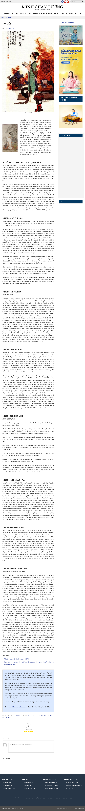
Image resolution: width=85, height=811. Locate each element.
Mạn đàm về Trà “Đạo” (64, 208)
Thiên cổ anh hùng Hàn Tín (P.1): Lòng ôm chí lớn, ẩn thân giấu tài (65, 180)
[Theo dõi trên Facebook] (62, 1)
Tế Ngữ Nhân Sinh (46, 13)
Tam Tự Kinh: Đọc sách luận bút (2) (64, 150)
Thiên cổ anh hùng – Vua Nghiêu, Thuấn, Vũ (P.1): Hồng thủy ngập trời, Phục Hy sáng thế (65, 162)
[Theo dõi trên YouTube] (68, 1)
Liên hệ (82, 808)
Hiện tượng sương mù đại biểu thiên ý (64, 225)
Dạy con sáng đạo (30, 788)
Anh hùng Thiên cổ (18, 13)
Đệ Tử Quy (28, 785)
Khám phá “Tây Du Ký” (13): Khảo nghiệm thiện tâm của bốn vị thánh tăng (64, 247)
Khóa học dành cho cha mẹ (74, 785)
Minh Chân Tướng (45, 715)
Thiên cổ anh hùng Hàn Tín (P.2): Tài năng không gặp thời (65, 190)
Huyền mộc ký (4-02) (64, 216)
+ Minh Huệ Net (7, 782)
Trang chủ (7, 13)
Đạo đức (30, 715)
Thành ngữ (70, 788)
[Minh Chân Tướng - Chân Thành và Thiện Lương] (42, 8)
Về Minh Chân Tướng (6, 1)
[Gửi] (82, 1)
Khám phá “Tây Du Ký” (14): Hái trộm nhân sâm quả (64, 235)
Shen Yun (28, 13)
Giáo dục (56, 13)
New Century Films (75, 13)
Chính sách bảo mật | (62, 808)
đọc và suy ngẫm (37, 715)
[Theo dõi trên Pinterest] (65, 1)
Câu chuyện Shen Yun (52, 788)
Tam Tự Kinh (29, 782)
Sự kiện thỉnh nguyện (52, 785)
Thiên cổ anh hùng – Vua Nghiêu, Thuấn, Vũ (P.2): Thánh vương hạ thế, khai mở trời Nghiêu (65, 172)
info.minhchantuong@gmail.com (18, 707)
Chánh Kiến (36, 13)
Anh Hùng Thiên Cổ (51, 782)
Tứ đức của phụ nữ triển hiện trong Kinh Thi (16, 659)
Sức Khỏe (65, 13)
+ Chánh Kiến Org (8, 785)
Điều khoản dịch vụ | (74, 808)
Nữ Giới (9, 17)
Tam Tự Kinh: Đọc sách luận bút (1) (64, 142)
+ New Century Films (9, 788)
